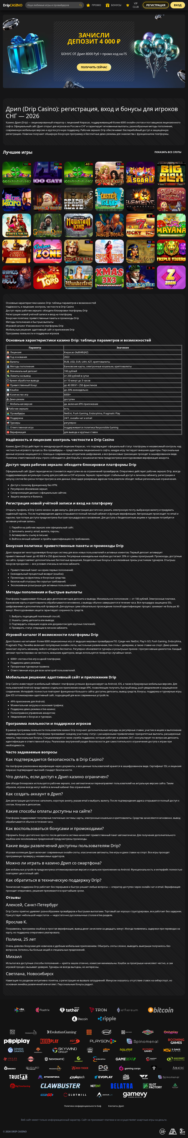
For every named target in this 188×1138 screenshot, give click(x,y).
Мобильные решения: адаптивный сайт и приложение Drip (40, 329)
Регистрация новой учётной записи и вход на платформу (39, 314)
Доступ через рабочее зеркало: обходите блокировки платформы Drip (47, 310)
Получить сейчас (94, 67)
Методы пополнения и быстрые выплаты (29, 322)
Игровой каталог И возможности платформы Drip (34, 325)
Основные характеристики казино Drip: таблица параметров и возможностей (51, 303)
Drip (12, 5)
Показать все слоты (168, 152)
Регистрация (155, 5)
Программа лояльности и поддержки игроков (32, 333)
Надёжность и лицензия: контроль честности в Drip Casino (40, 306)
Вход (178, 5)
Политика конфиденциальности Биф (82, 1106)
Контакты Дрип (116, 1106)
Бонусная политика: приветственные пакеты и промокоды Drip (42, 318)
